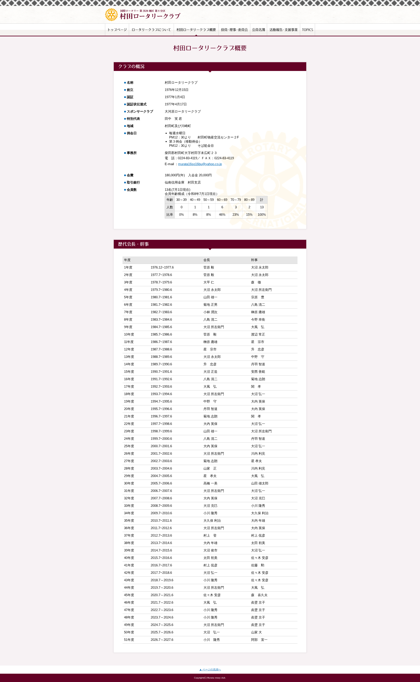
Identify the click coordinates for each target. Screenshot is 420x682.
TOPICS (307, 29)
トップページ (117, 29)
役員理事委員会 (234, 29)
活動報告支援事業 (284, 29)
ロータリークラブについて (151, 29)
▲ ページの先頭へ (210, 669)
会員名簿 (258, 29)
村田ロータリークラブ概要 (196, 29)
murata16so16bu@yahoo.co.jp (200, 164)
